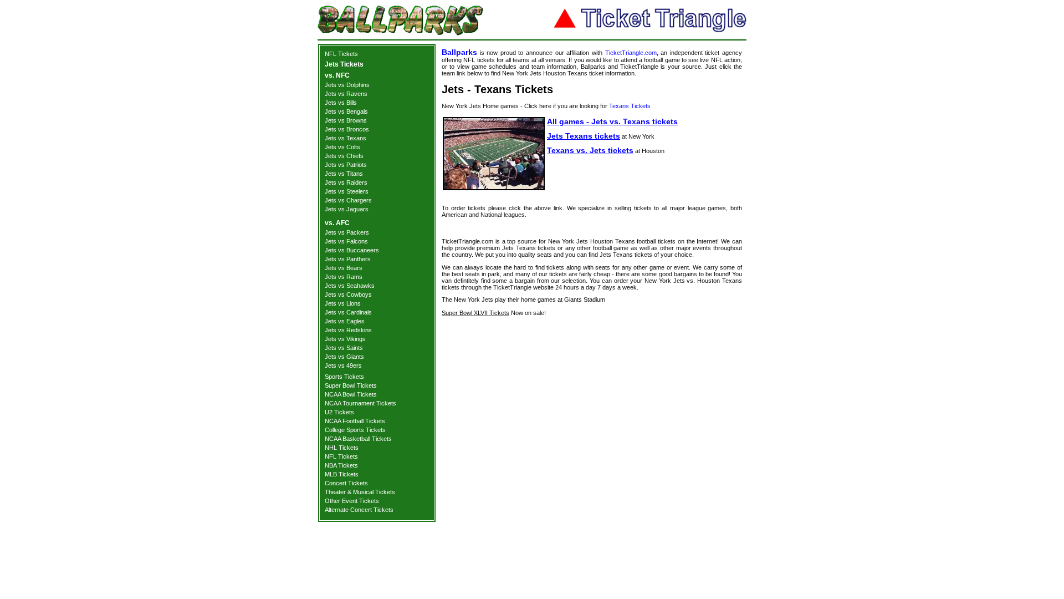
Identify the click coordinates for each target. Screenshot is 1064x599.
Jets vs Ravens (346, 93)
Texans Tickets (630, 106)
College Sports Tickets (355, 430)
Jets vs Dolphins (347, 85)
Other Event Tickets (352, 501)
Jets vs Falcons (346, 241)
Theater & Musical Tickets (360, 492)
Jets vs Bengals (346, 111)
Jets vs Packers (347, 232)
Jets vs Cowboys (348, 294)
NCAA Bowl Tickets (351, 394)
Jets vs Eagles (345, 321)
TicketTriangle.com (631, 52)
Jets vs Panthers (348, 259)
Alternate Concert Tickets (359, 509)
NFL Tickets (341, 53)
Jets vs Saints (344, 347)
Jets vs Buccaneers (352, 250)
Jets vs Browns (346, 120)
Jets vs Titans (344, 173)
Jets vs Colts (342, 147)
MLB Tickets (342, 474)
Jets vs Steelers (347, 191)
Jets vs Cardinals (348, 312)
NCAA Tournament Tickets (360, 403)
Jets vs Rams (343, 276)
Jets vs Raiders (346, 182)
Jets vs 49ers (343, 365)
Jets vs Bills (341, 102)
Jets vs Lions (343, 303)
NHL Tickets (342, 447)
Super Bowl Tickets (351, 385)
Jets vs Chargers (348, 200)
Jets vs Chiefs (344, 156)
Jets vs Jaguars (347, 209)
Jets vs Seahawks (350, 285)
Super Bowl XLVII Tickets (475, 312)
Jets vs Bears (343, 268)
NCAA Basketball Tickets (358, 438)
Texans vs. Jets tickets (590, 150)
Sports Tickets (344, 376)
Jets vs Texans (345, 138)
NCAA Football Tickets (355, 421)
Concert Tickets (346, 483)
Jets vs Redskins (348, 330)
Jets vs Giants (344, 356)
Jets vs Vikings (345, 339)
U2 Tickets (339, 412)
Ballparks (459, 52)
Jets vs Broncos (347, 129)
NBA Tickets (341, 465)
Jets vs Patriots (346, 164)
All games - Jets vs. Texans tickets (612, 121)
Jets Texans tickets (583, 135)
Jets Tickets (344, 64)
